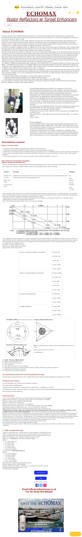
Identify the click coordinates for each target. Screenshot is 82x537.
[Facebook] (37, 485)
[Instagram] (44, 485)
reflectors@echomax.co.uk (42, 489)
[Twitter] (41, 485)
